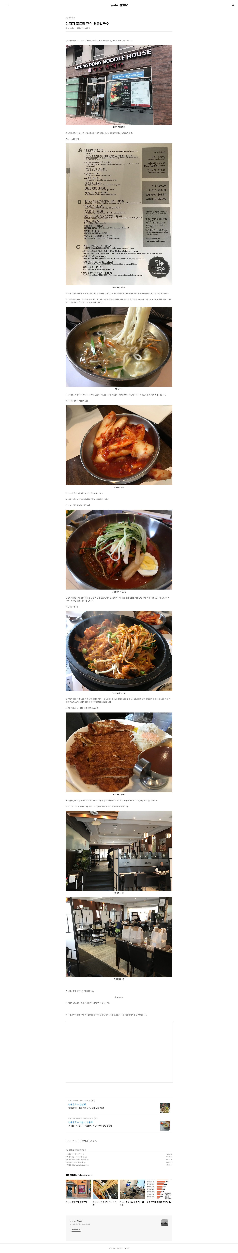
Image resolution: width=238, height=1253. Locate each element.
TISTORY (119, 1248)
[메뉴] (6, 4)
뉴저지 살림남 (119, 4)
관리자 (127, 1248)
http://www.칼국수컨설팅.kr (79, 1100)
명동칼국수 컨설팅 (77, 1104)
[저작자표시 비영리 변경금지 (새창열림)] (93, 1141)
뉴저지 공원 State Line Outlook (76, 1165)
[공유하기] (73, 1141)
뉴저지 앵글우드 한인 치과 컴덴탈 (76, 1159)
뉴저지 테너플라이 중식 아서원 (75, 1157)
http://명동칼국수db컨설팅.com (80, 1118)
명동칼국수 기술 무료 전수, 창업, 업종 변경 (86, 1107)
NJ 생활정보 (70, 1150)
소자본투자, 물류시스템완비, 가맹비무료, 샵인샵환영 (90, 1125)
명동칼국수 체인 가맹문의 (80, 1122)
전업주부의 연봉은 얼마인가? (75, 1162)
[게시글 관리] (76, 1141)
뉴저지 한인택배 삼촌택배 (73, 1154)
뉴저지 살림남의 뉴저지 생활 (80, 1224)
